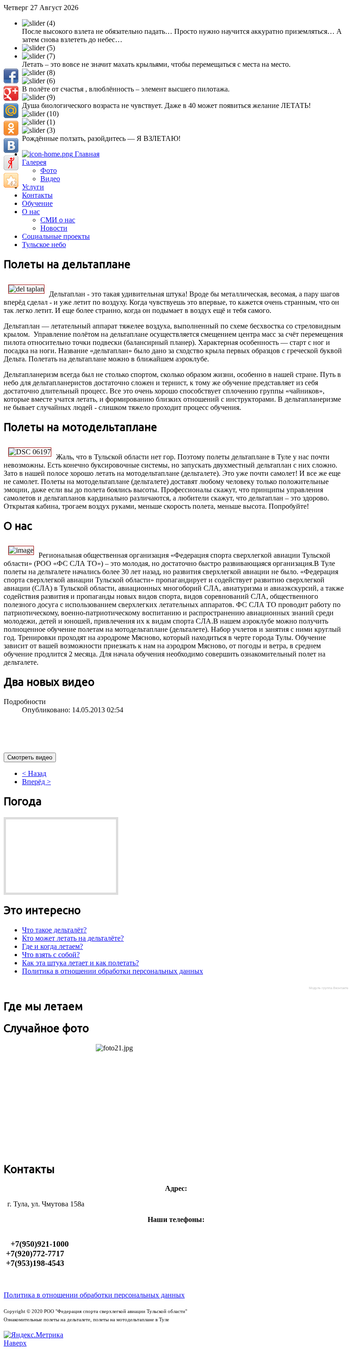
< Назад (34, 773)
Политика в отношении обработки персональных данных (112, 971)
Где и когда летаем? (52, 946)
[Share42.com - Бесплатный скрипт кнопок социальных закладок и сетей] (11, 180)
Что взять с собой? (51, 954)
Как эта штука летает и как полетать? (80, 963)
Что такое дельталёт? (54, 930)
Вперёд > (36, 782)
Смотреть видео (29, 757)
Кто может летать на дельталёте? (73, 938)
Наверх (15, 1343)
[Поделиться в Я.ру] (11, 163)
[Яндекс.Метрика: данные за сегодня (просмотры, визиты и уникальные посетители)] (33, 1335)
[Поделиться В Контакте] (11, 145)
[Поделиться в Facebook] (11, 76)
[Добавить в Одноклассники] (11, 128)
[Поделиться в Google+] (11, 93)
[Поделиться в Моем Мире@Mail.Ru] (11, 110)
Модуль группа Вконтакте (328, 988)
